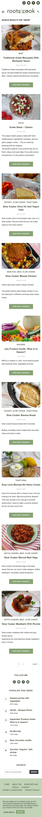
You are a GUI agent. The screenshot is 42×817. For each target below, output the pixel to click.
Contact (25, 787)
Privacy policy (32, 790)
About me (17, 784)
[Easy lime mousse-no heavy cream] (21, 453)
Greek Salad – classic (21, 127)
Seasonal (21, 345)
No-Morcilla (15, 731)
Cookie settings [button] (8, 812)
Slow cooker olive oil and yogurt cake (21, 208)
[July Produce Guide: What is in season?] (21, 317)
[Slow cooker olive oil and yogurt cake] (21, 175)
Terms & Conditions (12, 790)
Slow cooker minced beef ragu (21, 557)
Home (6, 784)
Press (15, 787)
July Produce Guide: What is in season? (21, 350)
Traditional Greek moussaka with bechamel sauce (21, 59)
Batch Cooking (11, 553)
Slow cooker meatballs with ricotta (21, 623)
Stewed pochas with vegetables (19, 699)
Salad (21, 123)
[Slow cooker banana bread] (21, 383)
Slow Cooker (19, 202)
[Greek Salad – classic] (21, 95)
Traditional (32, 202)
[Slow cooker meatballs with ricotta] (21, 592)
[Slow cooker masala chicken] (21, 244)
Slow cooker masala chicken (21, 276)
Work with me (31, 784)
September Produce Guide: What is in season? (23, 721)
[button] (3, 12)
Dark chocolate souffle (20, 740)
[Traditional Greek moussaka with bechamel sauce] (21, 26)
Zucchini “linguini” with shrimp (21, 751)
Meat (21, 53)
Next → (36, 664)
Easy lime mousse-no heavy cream (21, 484)
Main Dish (11, 272)
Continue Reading (21, 85)
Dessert (8, 202)
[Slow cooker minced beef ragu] (21, 526)
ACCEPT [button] (20, 812)
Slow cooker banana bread (21, 415)
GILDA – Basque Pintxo (21, 710)
